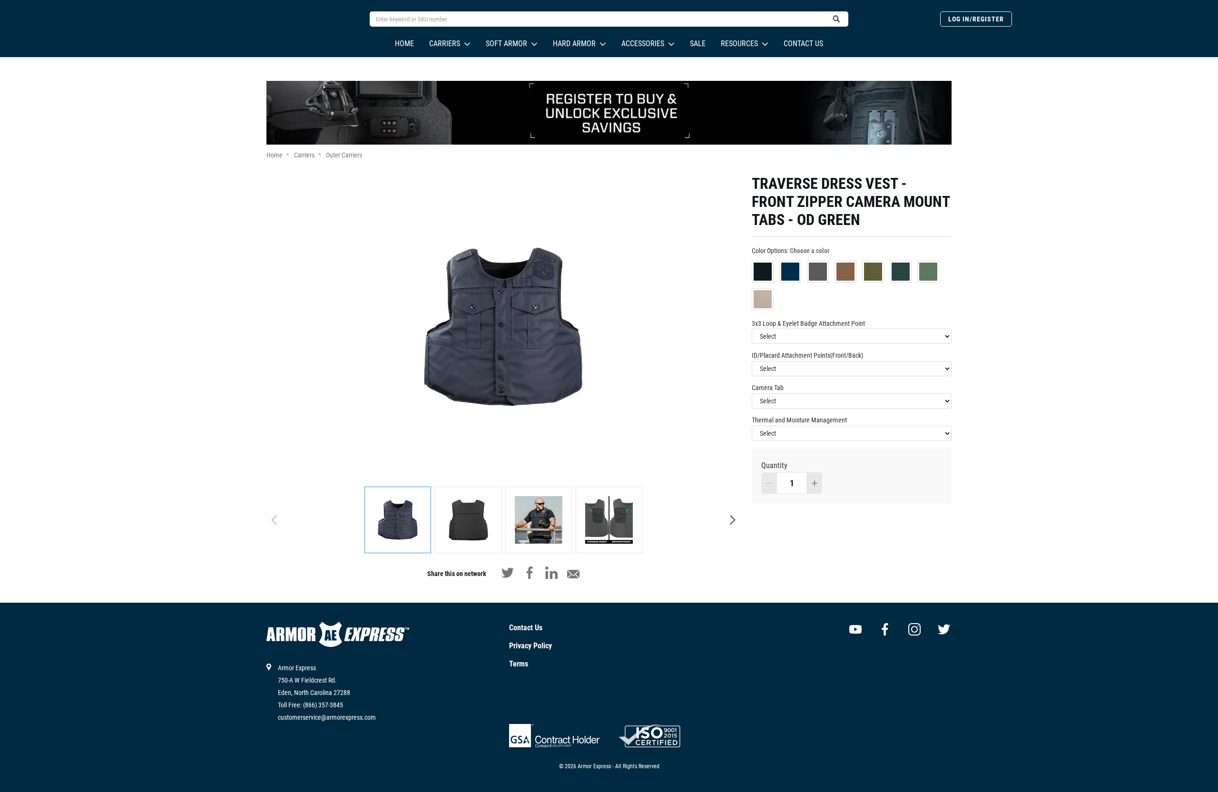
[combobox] (593, 19)
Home (404, 43)
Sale (698, 43)
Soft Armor (506, 43)
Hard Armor (574, 43)
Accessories (642, 43)
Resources (739, 43)
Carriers (444, 43)
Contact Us (803, 43)
